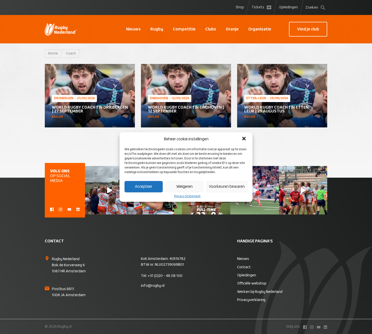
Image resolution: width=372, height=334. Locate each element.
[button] (244, 139)
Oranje (232, 29)
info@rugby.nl (152, 286)
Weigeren (184, 187)
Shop (240, 7)
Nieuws (133, 29)
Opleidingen (288, 7)
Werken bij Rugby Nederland (259, 292)
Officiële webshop (251, 283)
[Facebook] (52, 209)
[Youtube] (69, 209)
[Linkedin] (78, 209)
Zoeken (311, 7)
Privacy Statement (187, 196)
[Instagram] (60, 209)
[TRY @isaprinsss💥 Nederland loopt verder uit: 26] (254, 190)
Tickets (258, 7)
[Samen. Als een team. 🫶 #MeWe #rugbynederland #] (109, 190)
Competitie (184, 29)
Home (53, 53)
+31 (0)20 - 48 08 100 (165, 276)
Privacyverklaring (251, 300)
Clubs (210, 29)
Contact (244, 267)
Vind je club (308, 29)
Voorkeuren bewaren (227, 187)
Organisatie (259, 29)
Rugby (156, 29)
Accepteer (143, 187)
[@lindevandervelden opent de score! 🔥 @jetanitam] (303, 190)
